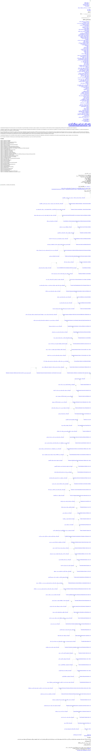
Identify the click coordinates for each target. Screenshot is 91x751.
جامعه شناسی (86, 72)
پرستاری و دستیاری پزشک (85, 43)
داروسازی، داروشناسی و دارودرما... (83, 77)
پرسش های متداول (86, 4)
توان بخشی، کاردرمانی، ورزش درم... (83, 71)
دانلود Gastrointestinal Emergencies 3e (71, 189)
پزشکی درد (87, 54)
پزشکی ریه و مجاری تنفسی (84, 56)
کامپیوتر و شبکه (86, 97)
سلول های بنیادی (86, 87)
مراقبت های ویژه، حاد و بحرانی (84, 105)
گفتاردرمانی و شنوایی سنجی (84, 100)
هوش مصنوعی (86, 115)
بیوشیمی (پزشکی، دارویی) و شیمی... (83, 40)
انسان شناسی (86, 30)
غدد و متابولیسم (86, 94)
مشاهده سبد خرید (86, 119)
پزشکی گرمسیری (86, 60)
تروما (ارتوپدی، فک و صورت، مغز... (83, 68)
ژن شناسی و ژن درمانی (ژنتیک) (84, 85)
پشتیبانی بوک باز (86, 121)
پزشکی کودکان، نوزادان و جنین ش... (83, 59)
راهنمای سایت (86, 3)
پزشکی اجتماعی (86, 47)
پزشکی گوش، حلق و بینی (85, 61)
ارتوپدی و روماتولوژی (85, 26)
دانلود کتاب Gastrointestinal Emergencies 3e (58, 189)
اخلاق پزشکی (87, 25)
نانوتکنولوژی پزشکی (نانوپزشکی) (83, 111)
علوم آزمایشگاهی (86, 91)
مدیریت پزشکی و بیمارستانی (84, 104)
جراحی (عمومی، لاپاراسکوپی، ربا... (83, 74)
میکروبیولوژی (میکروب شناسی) (84, 110)
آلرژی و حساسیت (86, 22)
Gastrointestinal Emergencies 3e (82, 189)
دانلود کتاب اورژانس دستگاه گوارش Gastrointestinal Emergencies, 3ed (79, 124)
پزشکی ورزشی (86, 63)
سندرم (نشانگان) (86, 89)
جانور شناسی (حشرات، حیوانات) (84, 73)
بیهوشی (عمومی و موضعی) (84, 36)
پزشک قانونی (87, 45)
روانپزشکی (87, 82)
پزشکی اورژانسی (86, 48)
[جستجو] (81, 13)
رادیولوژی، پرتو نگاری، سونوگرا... (83, 81)
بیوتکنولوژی (87, 39)
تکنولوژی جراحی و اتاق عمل (84, 69)
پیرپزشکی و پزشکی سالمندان (84, 66)
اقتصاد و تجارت (86, 28)
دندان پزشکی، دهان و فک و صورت (83, 79)
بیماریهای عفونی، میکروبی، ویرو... (83, 35)
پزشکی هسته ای (86, 62)
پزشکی (87, 46)
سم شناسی (87, 88)
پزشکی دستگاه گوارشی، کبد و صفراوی (78, 188)
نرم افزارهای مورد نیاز (85, 120)
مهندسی (87, 107)
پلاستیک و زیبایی (86, 64)
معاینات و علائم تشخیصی (85, 106)
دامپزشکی (87, 78)
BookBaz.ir (89, 748)
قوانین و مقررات (86, 5)
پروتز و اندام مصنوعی (85, 44)
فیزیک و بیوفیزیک (86, 96)
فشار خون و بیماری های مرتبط (84, 95)
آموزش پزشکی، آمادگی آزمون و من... (83, 23)
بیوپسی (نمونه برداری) (85, 38)
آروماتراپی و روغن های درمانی (84, 21)
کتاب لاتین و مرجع (86, 98)
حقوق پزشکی (86, 76)
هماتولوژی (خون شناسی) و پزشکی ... (83, 114)
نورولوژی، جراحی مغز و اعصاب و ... (83, 113)
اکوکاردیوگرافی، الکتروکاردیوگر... (83, 29)
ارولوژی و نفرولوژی (85, 27)
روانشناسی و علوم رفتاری (84, 83)
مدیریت (87, 103)
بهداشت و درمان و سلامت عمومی (83, 34)
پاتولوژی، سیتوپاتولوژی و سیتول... (83, 42)
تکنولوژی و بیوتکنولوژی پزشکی (84, 70)
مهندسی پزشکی (86, 108)
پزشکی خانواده (86, 51)
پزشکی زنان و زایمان (85, 57)
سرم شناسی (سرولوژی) (85, 86)
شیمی (88, 90)
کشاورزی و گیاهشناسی (85, 99)
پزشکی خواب (87, 52)
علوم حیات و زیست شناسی (84, 93)
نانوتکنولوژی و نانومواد (85, 112)
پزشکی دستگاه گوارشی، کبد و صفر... (83, 55)
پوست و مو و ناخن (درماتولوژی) (84, 65)
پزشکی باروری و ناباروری (85, 49)
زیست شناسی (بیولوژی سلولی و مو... (83, 84)
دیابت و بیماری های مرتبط (85, 80)
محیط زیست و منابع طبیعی (84, 102)
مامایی (88, 101)
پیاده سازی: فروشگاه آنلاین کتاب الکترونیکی (84, 750)
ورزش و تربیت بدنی (86, 116)
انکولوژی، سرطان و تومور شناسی (83, 31)
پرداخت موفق (86, 2)
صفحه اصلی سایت (86, 118)
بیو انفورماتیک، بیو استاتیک (85, 37)
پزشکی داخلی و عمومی (85, 53)
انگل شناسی (87, 32)
